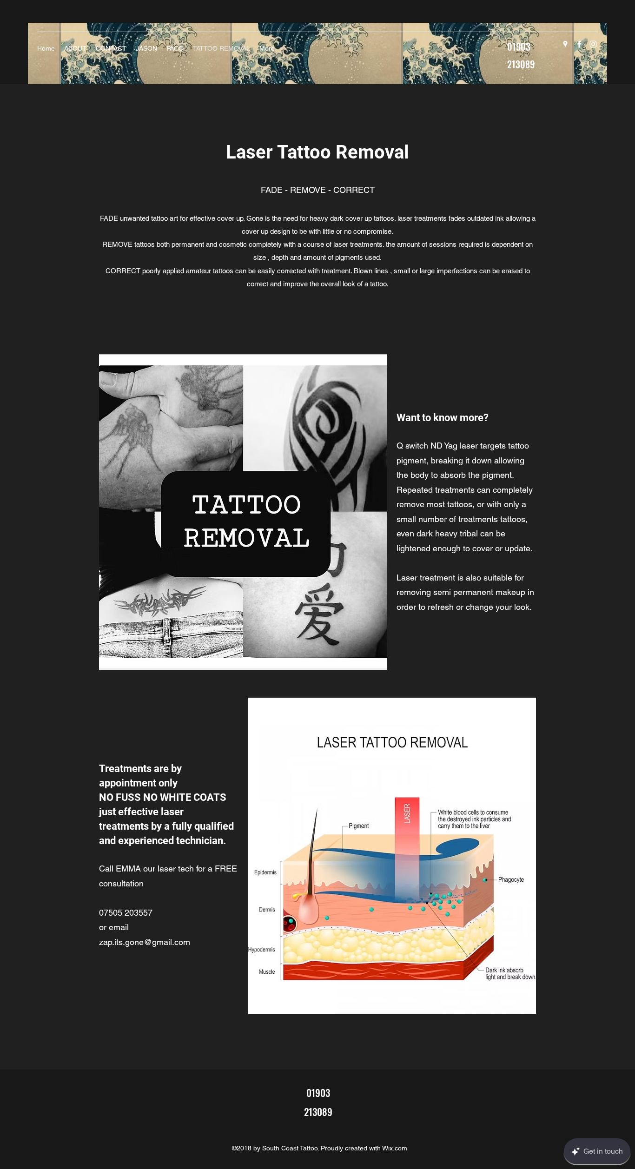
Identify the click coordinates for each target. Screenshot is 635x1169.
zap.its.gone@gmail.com (144, 942)
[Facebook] (579, 44)
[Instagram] (593, 44)
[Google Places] (565, 44)
